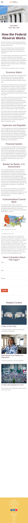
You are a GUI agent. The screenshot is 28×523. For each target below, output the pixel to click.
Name (2, 262)
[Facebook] (11, 510)
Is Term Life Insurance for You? (12, 385)
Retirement (14, 515)
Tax (14, 521)
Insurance (14, 519)
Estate (14, 518)
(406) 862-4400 (15, 502)
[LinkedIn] (14, 510)
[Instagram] (16, 510)
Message (3, 278)
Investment (14, 516)
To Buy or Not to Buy (8, 326)
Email (2, 270)
